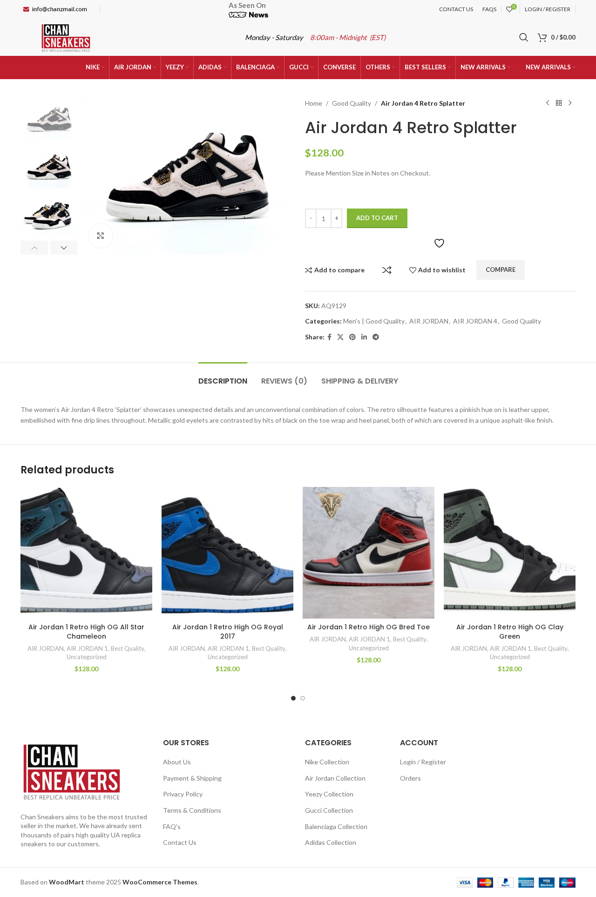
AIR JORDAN (428, 321)
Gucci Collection (329, 810)
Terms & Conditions (192, 810)
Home (313, 103)
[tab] (222, 376)
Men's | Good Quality (374, 321)
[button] (34, 248)
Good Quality (351, 103)
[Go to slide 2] (302, 698)
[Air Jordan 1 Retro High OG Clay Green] (510, 553)
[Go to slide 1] (293, 698)
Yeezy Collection (329, 794)
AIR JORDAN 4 (475, 321)
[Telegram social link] (376, 337)
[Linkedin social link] (364, 337)
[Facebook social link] (329, 337)
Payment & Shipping (192, 778)
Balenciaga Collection (336, 826)
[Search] (524, 37)
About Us (177, 762)
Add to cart (377, 218)
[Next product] (570, 103)
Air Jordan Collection (335, 778)
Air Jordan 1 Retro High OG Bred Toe (368, 627)
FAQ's (172, 826)
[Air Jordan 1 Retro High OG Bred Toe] (368, 553)
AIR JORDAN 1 (87, 648)
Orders (410, 778)
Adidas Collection (330, 842)
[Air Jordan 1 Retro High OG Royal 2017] (227, 553)
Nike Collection (327, 762)
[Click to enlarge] (100, 235)
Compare (387, 270)
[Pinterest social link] (352, 337)
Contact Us (179, 842)
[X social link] (340, 337)
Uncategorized (87, 657)
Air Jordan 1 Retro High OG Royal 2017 (227, 631)
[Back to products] (558, 103)
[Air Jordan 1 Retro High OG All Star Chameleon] (86, 553)
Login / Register (423, 762)
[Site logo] (65, 36)
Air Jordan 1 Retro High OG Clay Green (509, 631)
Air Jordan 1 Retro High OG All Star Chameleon (86, 631)
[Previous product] (547, 103)
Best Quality (127, 648)
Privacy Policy (183, 794)
